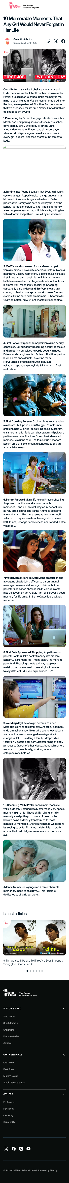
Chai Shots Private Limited (24, 1170)
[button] (5, 5)
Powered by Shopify (48, 1170)
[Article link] (34, 943)
